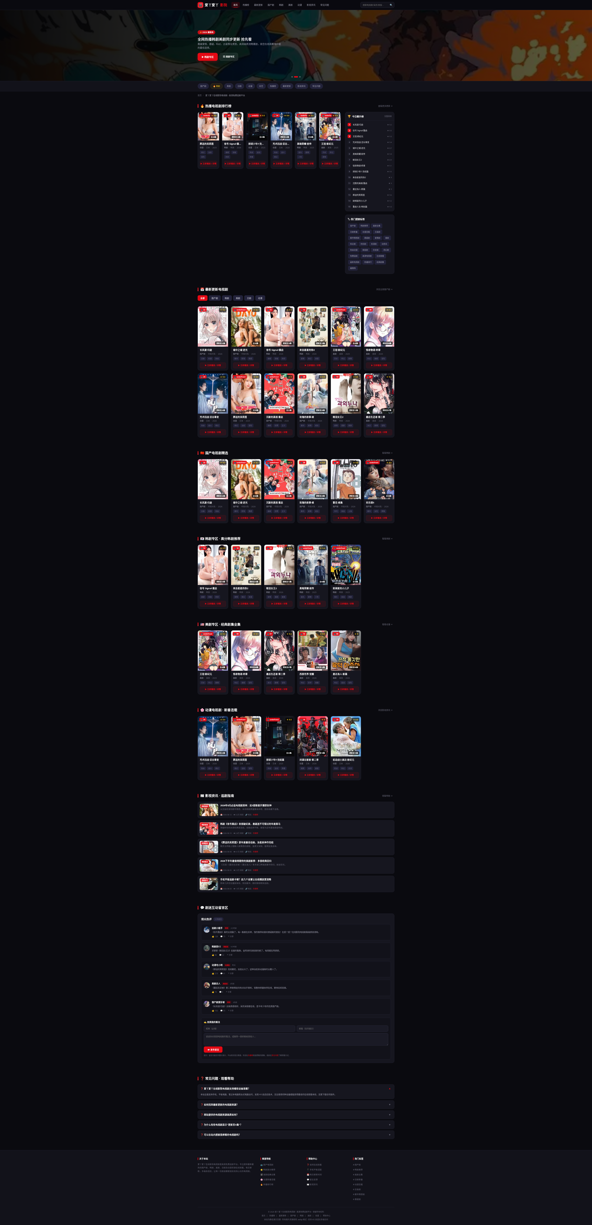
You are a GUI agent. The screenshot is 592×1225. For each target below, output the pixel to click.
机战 (336, 768)
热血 (251, 152)
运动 (258, 152)
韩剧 (281, 4)
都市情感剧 (354, 238)
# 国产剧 (357, 1164)
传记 (331, 152)
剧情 (307, 152)
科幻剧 (353, 244)
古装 (203, 358)
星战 (343, 682)
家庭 (317, 768)
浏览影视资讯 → (385, 710)
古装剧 (377, 232)
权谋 (210, 358)
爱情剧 (377, 238)
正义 (283, 425)
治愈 (210, 152)
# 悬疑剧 (357, 1199)
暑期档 (353, 268)
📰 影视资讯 (312, 1184)
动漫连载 (366, 232)
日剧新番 (354, 232)
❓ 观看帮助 (231, 57)
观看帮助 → (387, 795)
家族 (350, 425)
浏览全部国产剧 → (384, 289)
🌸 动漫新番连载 (267, 1179)
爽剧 (350, 597)
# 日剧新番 (358, 1179)
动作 (309, 768)
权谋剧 (374, 244)
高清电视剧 (367, 256)
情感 (250, 358)
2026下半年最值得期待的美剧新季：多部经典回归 (245, 860)
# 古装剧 (357, 1189)
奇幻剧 (386, 250)
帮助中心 (326, 1215)
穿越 (234, 152)
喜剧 (387, 238)
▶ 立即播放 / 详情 (208, 163)
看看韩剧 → (387, 452)
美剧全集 (376, 225)
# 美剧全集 (358, 1174)
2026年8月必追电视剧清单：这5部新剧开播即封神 (246, 805)
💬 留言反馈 (312, 1179)
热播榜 (246, 4)
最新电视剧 (354, 262)
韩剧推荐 (364, 225)
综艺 (261, 86)
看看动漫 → (387, 624)
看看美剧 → (387, 538)
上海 (350, 511)
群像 (383, 511)
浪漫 (317, 358)
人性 (300, 157)
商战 (343, 511)
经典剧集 (380, 262)
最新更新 (258, 4)
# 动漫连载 (358, 1184)
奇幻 (203, 152)
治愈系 (384, 244)
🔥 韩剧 (216, 86)
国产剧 (271, 4)
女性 (376, 511)
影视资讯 (311, 4)
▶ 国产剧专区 (209, 56)
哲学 (309, 682)
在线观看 (380, 256)
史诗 (350, 768)
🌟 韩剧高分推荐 (267, 1169)
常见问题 (324, 4)
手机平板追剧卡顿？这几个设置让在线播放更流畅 (245, 879)
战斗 (283, 152)
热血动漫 (354, 250)
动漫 (300, 4)
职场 (243, 358)
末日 (369, 425)
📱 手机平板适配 (314, 1169)
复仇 (300, 152)
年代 (336, 511)
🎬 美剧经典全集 (267, 1174)
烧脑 (317, 682)
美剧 (290, 4)
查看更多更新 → (385, 106)
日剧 (240, 86)
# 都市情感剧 (359, 1194)
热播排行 (368, 262)
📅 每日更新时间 (314, 1174)
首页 (235, 4)
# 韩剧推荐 (358, 1169)
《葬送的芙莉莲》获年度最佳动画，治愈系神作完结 (246, 842)
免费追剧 (354, 256)
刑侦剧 (363, 244)
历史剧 (375, 250)
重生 (336, 597)
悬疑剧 (367, 238)
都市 (236, 358)
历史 (324, 152)
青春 (251, 157)
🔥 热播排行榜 (266, 1184)
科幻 (369, 358)
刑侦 (227, 157)
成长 (317, 425)
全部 (202, 298)
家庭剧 (365, 250)
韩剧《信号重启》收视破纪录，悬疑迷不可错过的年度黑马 (250, 823)
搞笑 (302, 768)
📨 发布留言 (213, 1049)
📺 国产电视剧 (266, 1164)
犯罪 (276, 425)
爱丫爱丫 (213, 4)
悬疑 (227, 152)
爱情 (302, 358)
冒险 (203, 157)
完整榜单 (388, 116)
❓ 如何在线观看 (314, 1164)
